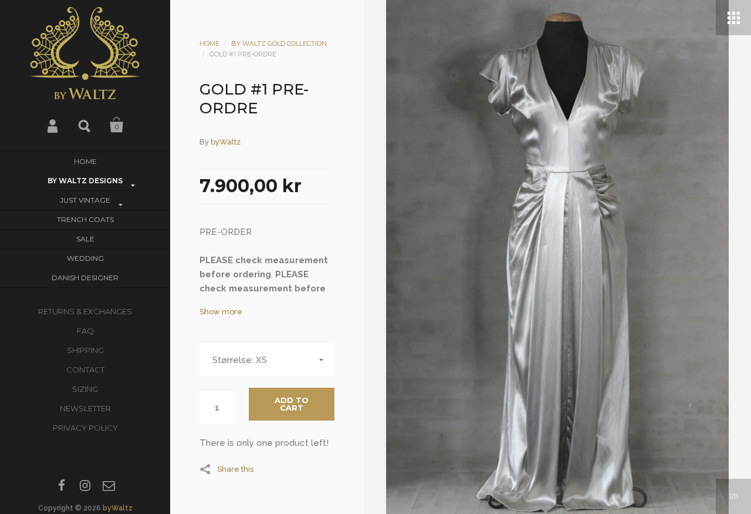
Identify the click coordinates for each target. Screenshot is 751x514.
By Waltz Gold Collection (279, 43)
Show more (220, 311)
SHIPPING (85, 350)
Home (85, 161)
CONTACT (85, 369)
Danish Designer (85, 277)
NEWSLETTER (85, 408)
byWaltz (118, 508)
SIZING (85, 389)
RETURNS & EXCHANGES (85, 311)
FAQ (85, 330)
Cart (116, 125)
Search (85, 125)
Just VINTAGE (85, 200)
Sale (85, 238)
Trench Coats (85, 219)
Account (53, 125)
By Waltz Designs (85, 180)
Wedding (85, 258)
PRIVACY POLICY (85, 427)
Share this (235, 469)
